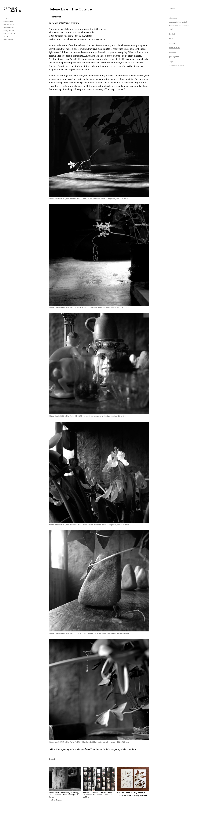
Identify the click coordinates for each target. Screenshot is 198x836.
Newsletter (8, 39)
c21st (171, 38)
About (6, 36)
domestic (173, 66)
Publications (9, 33)
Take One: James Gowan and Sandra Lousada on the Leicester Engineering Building (98, 795)
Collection (8, 22)
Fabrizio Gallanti (125, 796)
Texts (6, 19)
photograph (174, 57)
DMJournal (8, 24)
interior (181, 66)
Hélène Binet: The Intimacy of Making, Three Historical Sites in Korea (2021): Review (64, 795)
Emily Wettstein (141, 796)
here (134, 749)
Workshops (8, 27)
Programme (8, 30)
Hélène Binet (55, 17)
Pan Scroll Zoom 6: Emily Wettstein (131, 793)
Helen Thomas (56, 800)
